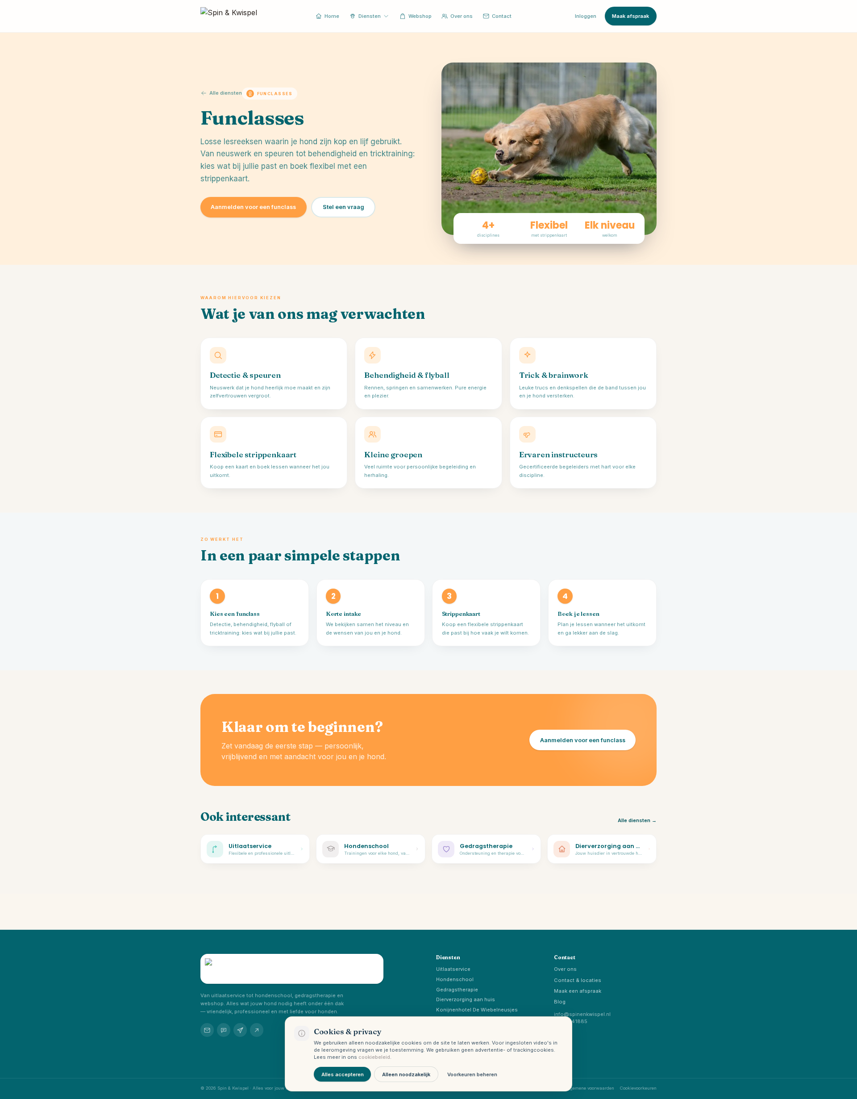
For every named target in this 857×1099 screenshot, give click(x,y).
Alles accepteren (342, 1074)
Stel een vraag (343, 207)
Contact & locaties (577, 980)
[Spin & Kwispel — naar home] (228, 16)
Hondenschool (455, 979)
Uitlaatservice (453, 969)
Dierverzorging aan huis (465, 999)
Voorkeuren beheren (472, 1074)
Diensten (369, 16)
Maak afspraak (630, 16)
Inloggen (585, 16)
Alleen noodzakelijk (406, 1074)
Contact (502, 16)
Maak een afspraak (577, 991)
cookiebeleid (374, 1057)
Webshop (420, 16)
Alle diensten (225, 93)
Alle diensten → (637, 820)
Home (331, 16)
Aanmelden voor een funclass (253, 207)
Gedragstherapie (457, 989)
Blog (560, 1002)
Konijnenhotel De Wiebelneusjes (477, 1010)
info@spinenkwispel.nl (582, 1014)
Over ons (461, 16)
